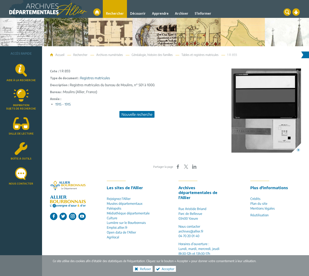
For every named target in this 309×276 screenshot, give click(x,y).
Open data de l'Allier (121, 232)
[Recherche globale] (287, 12)
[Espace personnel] (296, 12)
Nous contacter (21, 183)
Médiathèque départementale (128, 213)
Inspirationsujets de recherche (21, 107)
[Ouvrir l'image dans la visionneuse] (266, 111)
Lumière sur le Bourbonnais (126, 222)
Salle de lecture (21, 133)
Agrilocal (113, 237)
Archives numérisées (109, 55)
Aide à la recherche (21, 80)
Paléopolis (114, 208)
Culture (112, 218)
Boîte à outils (21, 158)
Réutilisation (259, 215)
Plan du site (258, 203)
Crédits (255, 199)
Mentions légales (262, 208)
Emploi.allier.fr (117, 227)
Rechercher (80, 55)
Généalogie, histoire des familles (152, 55)
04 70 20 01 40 (188, 236)
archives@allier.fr (190, 231)
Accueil (59, 55)
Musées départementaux (125, 203)
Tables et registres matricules (199, 55)
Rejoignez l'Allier (119, 199)
